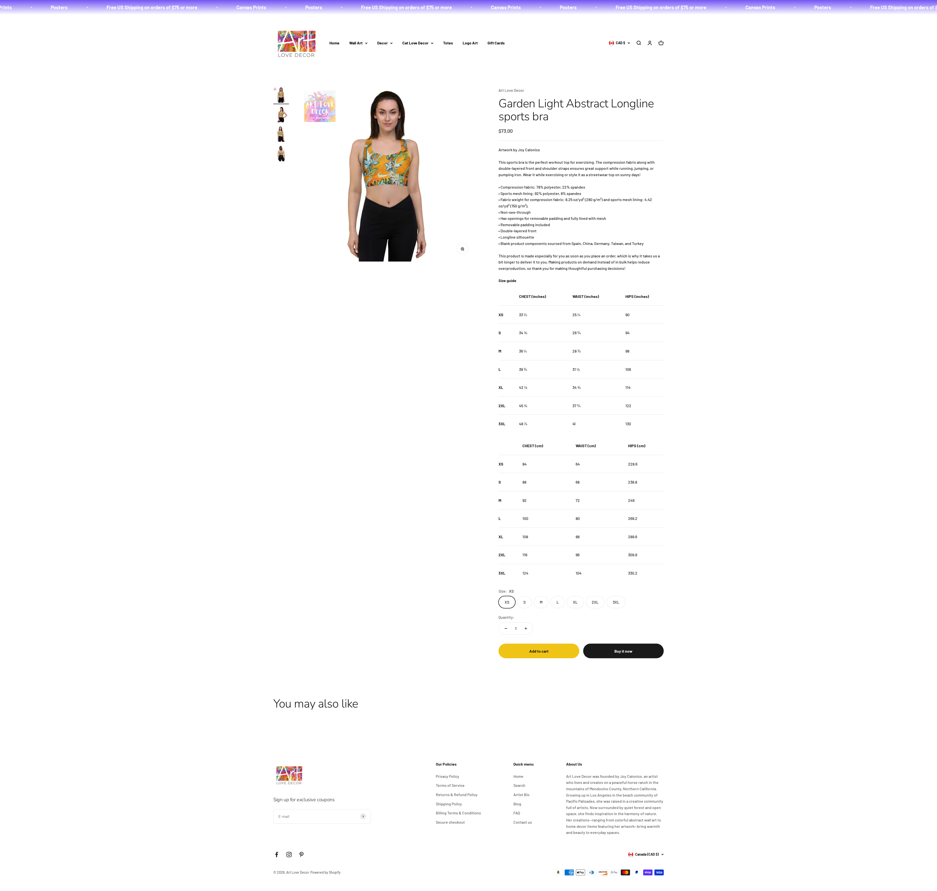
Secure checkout (450, 822)
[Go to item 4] (281, 154)
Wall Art (356, 42)
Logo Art (470, 42)
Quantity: (506, 617)
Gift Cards (496, 42)
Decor (382, 42)
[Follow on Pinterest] (301, 854)
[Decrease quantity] (506, 628)
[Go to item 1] (281, 95)
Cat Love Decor (415, 42)
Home (334, 42)
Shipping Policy (449, 803)
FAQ (516, 812)
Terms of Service (450, 785)
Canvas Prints (144, 7)
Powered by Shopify (325, 872)
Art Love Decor (511, 90)
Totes (448, 42)
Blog (517, 803)
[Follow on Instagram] (289, 854)
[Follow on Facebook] (276, 854)
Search (519, 785)
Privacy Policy (447, 776)
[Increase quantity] (526, 628)
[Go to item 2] (281, 115)
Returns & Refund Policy (457, 794)
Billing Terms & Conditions (458, 812)
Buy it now (623, 651)
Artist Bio (521, 794)
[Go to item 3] (281, 134)
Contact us (522, 822)
